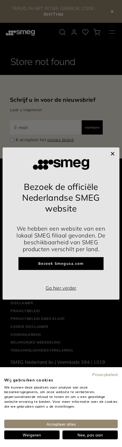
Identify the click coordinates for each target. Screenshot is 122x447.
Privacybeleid (105, 374)
